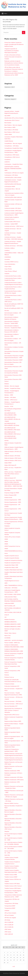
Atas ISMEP (7, 115)
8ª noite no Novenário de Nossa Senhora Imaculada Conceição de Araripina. (13, 56)
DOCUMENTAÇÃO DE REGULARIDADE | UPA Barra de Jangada (12, 419)
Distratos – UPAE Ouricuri (10, 399)
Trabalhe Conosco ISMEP (10, 877)
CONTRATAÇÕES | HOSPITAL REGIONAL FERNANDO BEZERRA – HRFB (13, 168)
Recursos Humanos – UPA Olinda (12, 701)
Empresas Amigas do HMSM (11, 492)
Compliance (7, 159)
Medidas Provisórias (9, 619)
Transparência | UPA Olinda (11, 903)
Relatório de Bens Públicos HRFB (12, 721)
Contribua (6, 250)
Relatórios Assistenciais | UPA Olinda (13, 777)
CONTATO (7, 162)
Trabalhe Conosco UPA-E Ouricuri (13, 886)
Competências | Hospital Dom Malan (13, 148)
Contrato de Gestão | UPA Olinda (12, 208)
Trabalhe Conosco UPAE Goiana (12, 888)
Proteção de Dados (9, 684)
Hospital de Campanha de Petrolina (13, 560)
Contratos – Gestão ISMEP (11, 224)
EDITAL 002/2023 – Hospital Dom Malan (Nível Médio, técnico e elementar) (12, 473)
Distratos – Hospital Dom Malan (12, 388)
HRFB (5, 583)
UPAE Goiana (7, 929)
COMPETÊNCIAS (8, 141)
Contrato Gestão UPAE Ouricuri (12, 221)
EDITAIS (6, 440)
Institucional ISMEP (9, 603)
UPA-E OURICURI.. (9, 927)
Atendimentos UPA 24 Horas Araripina (13, 118)
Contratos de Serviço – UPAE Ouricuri (13, 226)
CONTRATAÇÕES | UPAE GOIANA (12, 177)
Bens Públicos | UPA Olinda (11, 129)
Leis (5, 617)
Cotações (6, 273)
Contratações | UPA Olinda (11, 175)
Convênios (7, 259)
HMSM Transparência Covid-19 (12, 546)
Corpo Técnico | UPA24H (10, 271)
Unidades (6, 910)
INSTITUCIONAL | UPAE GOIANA (12, 594)
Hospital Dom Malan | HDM (11, 565)
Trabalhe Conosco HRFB (10, 874)
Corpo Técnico (8, 269)
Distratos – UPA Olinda (10, 397)
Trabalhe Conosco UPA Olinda (12, 883)
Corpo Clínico (7, 266)
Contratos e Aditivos (9, 248)
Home (6, 553)
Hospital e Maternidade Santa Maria (13, 569)
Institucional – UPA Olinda (10, 587)
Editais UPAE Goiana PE (10, 465)
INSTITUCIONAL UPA (9, 605)
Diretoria (6, 383)
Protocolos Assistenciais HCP (11, 686)
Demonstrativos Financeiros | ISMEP (13, 360)
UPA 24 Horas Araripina (10, 913)
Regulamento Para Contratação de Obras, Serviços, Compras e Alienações (13, 710)
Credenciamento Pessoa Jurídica (12, 276)
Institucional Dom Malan (10, 596)
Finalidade (7, 526)
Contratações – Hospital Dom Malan (13, 164)
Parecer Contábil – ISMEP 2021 (12, 642)
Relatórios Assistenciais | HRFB (12, 770)
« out (13, 966)
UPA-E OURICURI (8, 922)
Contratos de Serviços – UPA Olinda (13, 245)
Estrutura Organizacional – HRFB (12, 500)
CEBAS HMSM (8, 134)
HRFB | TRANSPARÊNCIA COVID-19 (13, 585)
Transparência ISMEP (9, 906)
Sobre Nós (7, 855)
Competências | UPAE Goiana (11, 155)
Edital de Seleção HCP (10, 478)
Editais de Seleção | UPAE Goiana (12, 458)
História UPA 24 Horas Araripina (12, 537)
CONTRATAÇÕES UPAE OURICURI (13, 197)
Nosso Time (7, 635)
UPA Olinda (7, 920)
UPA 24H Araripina (9, 915)
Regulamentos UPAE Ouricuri (11, 714)
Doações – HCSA (8, 406)
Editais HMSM (7, 462)
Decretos (6, 310)
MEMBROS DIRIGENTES (10, 622)
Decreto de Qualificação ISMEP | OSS (13, 308)
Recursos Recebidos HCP (10, 706)
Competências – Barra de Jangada (13, 143)
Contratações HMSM (9, 186)
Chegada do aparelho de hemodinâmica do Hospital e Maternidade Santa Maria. (11, 50)
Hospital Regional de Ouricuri (11, 580)
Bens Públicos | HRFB (9, 127)
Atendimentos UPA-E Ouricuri (11, 120)
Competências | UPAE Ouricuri (12, 157)
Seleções (6, 831)
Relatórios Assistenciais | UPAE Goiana (14, 779)
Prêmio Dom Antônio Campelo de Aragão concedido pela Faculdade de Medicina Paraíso (13, 44)
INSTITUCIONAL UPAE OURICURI (12, 612)
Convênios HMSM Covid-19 (11, 261)
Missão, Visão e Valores (10, 633)
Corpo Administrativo (9, 264)
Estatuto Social (8, 497)
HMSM (6, 539)
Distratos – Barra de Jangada (11, 386)
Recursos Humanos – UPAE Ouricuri (13, 703)
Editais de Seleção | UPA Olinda (12, 455)
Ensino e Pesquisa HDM (10, 495)
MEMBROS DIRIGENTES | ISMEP (12, 624)
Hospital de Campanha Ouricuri (12, 562)
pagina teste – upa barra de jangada (13, 640)
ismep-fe (6, 614)
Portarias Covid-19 (9, 677)
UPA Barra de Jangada (10, 917)
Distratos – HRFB (8, 395)
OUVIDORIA (7, 638)
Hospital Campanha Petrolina (11, 558)
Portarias (6, 675)
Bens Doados (7, 122)
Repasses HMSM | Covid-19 (11, 803)
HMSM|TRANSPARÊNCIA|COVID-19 (13, 551)
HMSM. (6, 548)
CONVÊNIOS (7, 257)
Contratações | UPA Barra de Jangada (14, 172)
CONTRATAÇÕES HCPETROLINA (12, 184)
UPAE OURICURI (8, 934)
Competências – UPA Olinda (11, 146)
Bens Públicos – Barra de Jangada (13, 125)
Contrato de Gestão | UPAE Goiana (13, 210)
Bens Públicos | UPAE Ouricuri (12, 132)
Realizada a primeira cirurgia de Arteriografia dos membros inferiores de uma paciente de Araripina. (13, 63)
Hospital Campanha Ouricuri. (11, 555)
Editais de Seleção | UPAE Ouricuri (13, 460)
